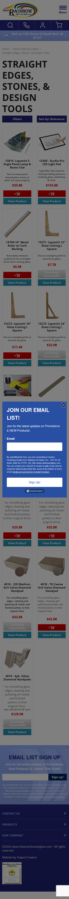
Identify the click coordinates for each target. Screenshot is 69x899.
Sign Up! (34, 482)
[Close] (63, 405)
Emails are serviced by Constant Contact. (31, 471)
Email (11, 438)
